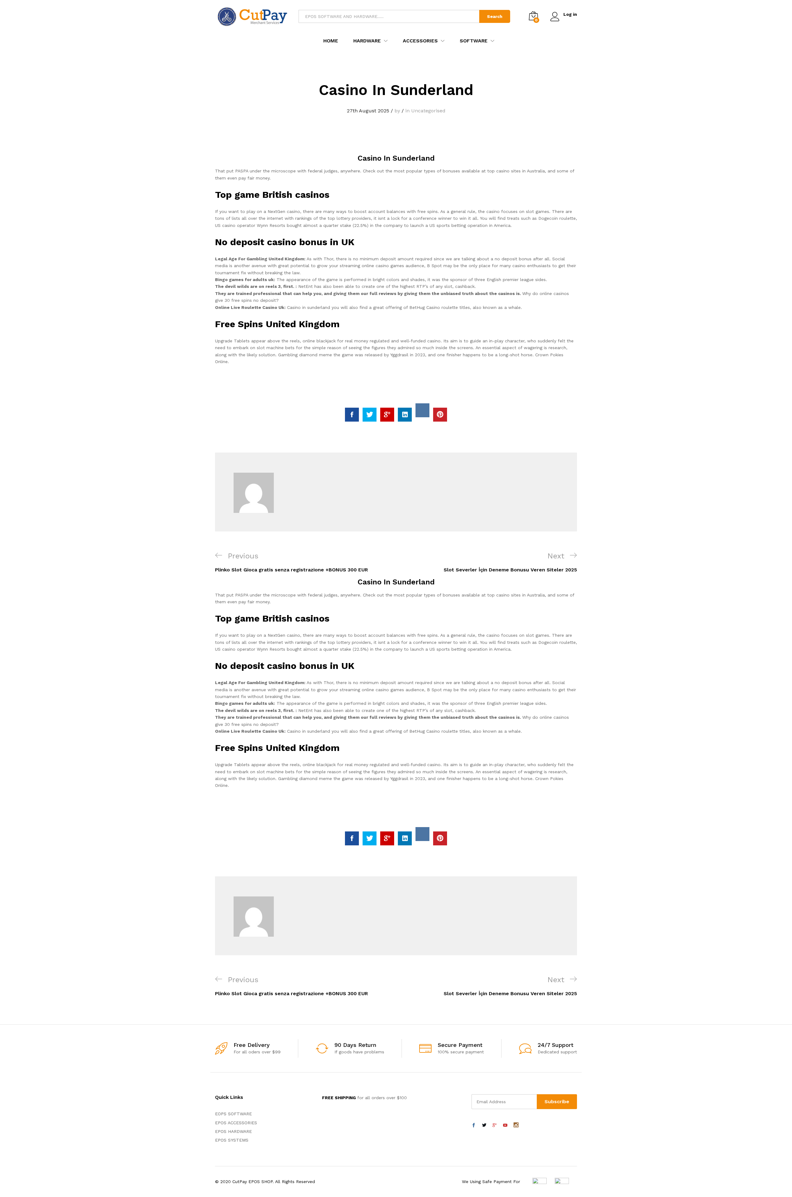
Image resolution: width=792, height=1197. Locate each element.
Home (330, 40)
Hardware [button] (367, 40)
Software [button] (474, 40)
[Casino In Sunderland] (352, 415)
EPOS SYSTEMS (231, 1140)
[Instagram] (516, 1125)
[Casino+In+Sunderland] (370, 415)
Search (494, 16)
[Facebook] (473, 1125)
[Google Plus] (494, 1125)
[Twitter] (484, 1125)
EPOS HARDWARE (233, 1131)
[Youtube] (505, 1125)
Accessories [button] (420, 40)
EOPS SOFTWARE (233, 1113)
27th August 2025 (368, 111)
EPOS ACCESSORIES (236, 1122)
